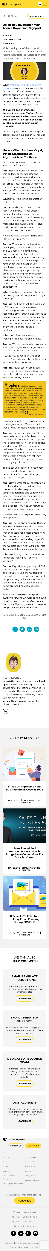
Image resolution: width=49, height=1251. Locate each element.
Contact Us (15, 1146)
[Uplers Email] (16, 1139)
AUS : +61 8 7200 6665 (26, 1221)
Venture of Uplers (31, 1247)
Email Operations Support (13, 1184)
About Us (6, 1157)
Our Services (8, 1162)
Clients (27, 1171)
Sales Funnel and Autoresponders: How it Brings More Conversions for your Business (24, 853)
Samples (6, 1171)
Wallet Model (30, 1166)
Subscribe (24, 1200)
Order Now (33, 1146)
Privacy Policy (16, 1247)
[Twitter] (21, 1233)
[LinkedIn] (5, 711)
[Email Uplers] (11, 4)
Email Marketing (12, 39)
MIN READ (25, 802)
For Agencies (30, 1176)
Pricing (5, 1166)
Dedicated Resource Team (35, 1162)
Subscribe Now (36, 16)
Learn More (24, 998)
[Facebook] (13, 1233)
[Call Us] (40, 4)
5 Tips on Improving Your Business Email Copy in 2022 (24, 788)
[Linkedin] (28, 1233)
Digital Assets (30, 1157)
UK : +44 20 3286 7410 (26, 1217)
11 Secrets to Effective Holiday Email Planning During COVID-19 (24, 919)
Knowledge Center (32, 1180)
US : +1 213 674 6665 (26, 1212)
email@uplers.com (26, 1226)
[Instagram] (35, 1233)
